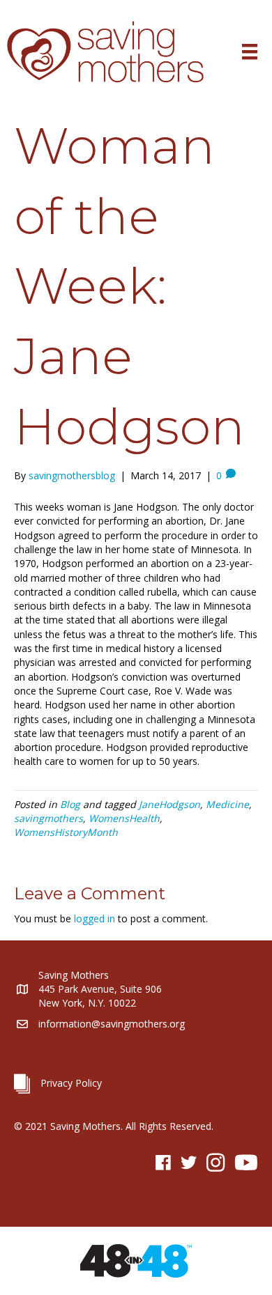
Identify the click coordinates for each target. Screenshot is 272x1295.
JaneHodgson (169, 804)
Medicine (227, 804)
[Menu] (250, 51)
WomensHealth (124, 818)
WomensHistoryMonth (66, 832)
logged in (94, 918)
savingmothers (48, 818)
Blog (70, 804)
